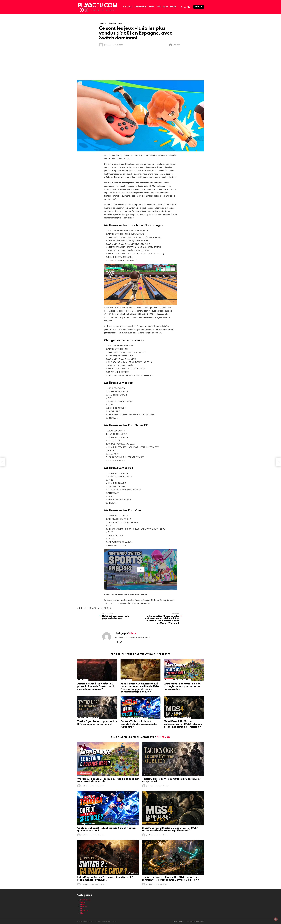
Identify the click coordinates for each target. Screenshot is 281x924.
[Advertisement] (140, 64)
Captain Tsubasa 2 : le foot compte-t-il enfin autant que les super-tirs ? (139, 724)
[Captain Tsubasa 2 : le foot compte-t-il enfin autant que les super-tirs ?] (140, 707)
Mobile (82, 904)
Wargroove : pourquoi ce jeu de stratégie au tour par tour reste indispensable (182, 686)
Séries (173, 7)
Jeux (159, 7)
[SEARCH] (185, 7)
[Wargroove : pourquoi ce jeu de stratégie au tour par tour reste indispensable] (184, 670)
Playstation (140, 7)
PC (174, 680)
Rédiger (198, 7)
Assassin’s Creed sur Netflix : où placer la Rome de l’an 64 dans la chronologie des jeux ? (96, 686)
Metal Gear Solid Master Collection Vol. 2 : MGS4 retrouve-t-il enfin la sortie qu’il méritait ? (183, 724)
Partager (80, 83)
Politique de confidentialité (195, 921)
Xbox (151, 7)
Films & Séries (83, 680)
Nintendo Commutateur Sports (95, 608)
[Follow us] (181, 7)
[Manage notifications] (276, 919)
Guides (82, 902)
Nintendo (127, 7)
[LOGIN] (188, 7)
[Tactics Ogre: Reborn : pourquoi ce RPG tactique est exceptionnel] (97, 707)
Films (165, 7)
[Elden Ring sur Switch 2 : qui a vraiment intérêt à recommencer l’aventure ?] (108, 857)
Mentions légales (177, 921)
